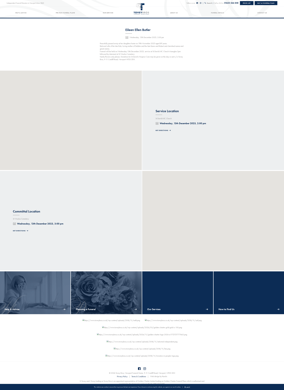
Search (209, 3)
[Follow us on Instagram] (200, 3)
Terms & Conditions (139, 376)
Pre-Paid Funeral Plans (65, 13)
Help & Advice (20, 13)
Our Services (108, 13)
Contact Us (262, 13)
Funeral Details (217, 13)
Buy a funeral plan (265, 3)
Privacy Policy (122, 376)
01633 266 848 (231, 2)
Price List (247, 3)
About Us (174, 13)
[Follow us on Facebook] (197, 3)
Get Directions (162, 130)
